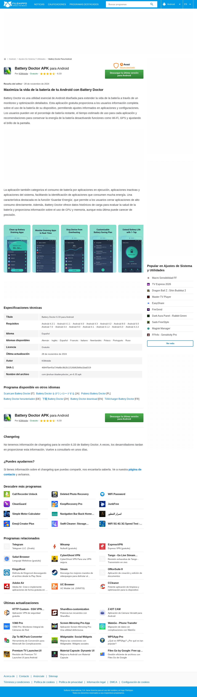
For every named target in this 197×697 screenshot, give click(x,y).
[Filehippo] (15, 4)
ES (185, 4)
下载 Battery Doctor (52, 399)
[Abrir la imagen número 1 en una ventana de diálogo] (45, 249)
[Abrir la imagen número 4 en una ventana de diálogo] (131, 249)
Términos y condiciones (17, 682)
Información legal (96, 682)
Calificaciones (57, 4)
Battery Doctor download (83, 399)
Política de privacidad (70, 682)
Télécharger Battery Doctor (119, 399)
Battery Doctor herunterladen (19, 399)
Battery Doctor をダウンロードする (55, 393)
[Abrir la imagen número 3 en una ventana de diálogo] (103, 249)
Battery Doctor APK (42, 68)
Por (21, 73)
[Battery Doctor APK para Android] (7, 70)
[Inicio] (5, 59)
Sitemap (53, 676)
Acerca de (9, 676)
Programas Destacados (84, 4)
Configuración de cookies (135, 682)
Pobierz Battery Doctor (93, 393)
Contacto (24, 676)
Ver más (170, 343)
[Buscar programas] (152, 4)
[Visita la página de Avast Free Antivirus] (124, 65)
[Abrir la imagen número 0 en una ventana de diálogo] (17, 249)
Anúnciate (38, 676)
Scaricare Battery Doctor (17, 393)
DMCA (113, 682)
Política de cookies (44, 682)
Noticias (39, 4)
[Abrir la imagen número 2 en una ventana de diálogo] (74, 249)
